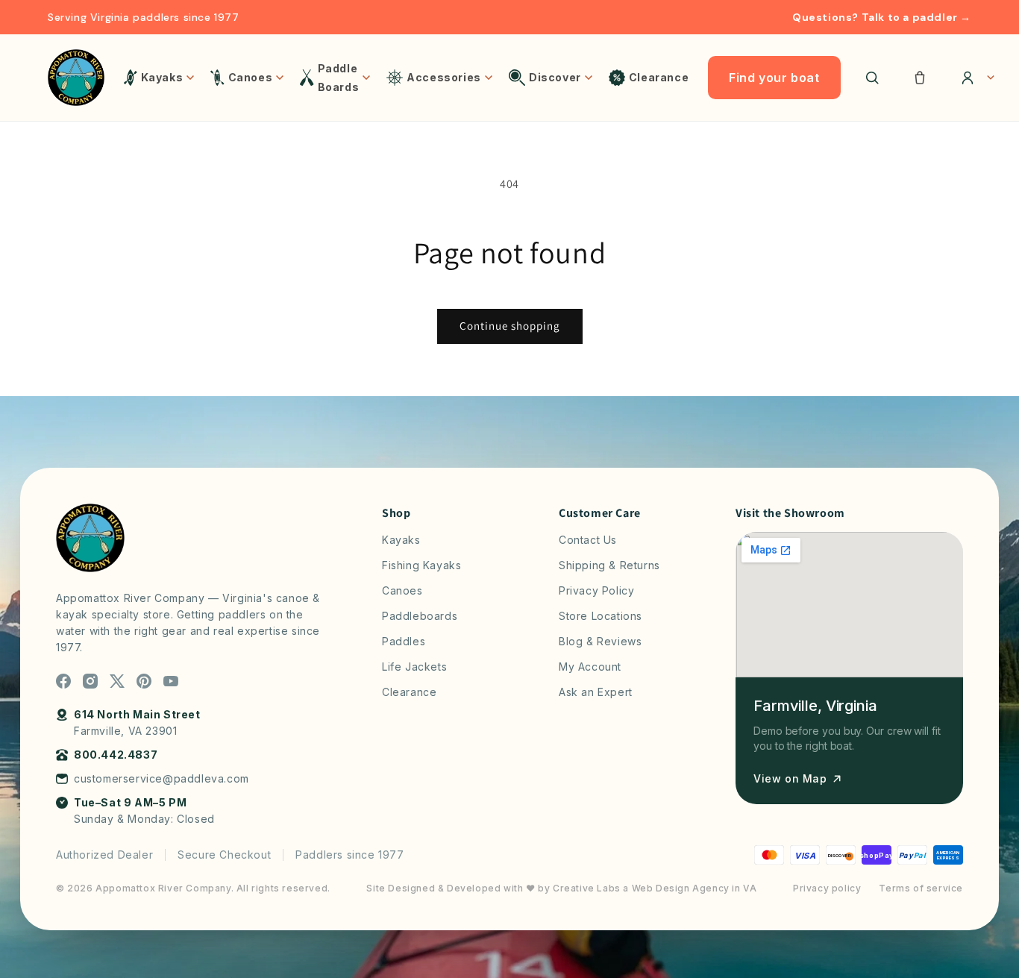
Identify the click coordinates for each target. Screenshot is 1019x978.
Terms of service (921, 888)
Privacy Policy (596, 590)
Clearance (409, 692)
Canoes (402, 590)
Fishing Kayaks (421, 565)
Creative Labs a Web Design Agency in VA (654, 888)
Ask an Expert (596, 692)
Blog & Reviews (600, 641)
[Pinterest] (144, 681)
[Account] (972, 77)
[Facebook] (63, 681)
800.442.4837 (115, 754)
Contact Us (588, 539)
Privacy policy (827, 888)
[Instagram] (90, 681)
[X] (117, 681)
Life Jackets (414, 666)
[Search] (872, 77)
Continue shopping (510, 326)
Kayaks (401, 539)
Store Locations (600, 615)
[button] (919, 77)
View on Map (790, 778)
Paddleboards (419, 615)
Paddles (403, 641)
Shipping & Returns (609, 565)
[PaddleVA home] (76, 77)
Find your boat (774, 77)
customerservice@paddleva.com (161, 778)
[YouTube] (170, 681)
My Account (590, 666)
